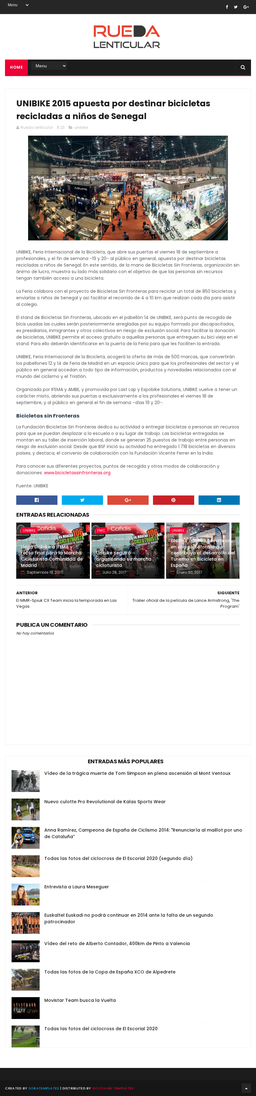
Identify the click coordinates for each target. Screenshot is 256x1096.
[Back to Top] (246, 1088)
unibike (81, 127)
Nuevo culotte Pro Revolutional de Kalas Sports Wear (105, 802)
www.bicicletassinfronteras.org (78, 473)
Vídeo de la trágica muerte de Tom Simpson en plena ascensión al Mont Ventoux (137, 773)
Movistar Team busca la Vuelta (80, 1000)
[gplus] (246, 7)
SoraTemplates (43, 1088)
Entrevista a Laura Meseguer (76, 887)
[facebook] (227, 7)
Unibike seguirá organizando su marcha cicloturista (123, 559)
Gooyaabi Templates (113, 1088)
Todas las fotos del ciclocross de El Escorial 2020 (101, 1029)
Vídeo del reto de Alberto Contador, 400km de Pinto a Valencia (117, 943)
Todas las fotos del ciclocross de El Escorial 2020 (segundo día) (118, 858)
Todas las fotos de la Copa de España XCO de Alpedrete (109, 972)
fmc (101, 530)
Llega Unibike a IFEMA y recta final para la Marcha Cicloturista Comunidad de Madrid (52, 556)
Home (16, 67)
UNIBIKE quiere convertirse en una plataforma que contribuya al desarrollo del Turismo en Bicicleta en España (203, 553)
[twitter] (236, 7)
